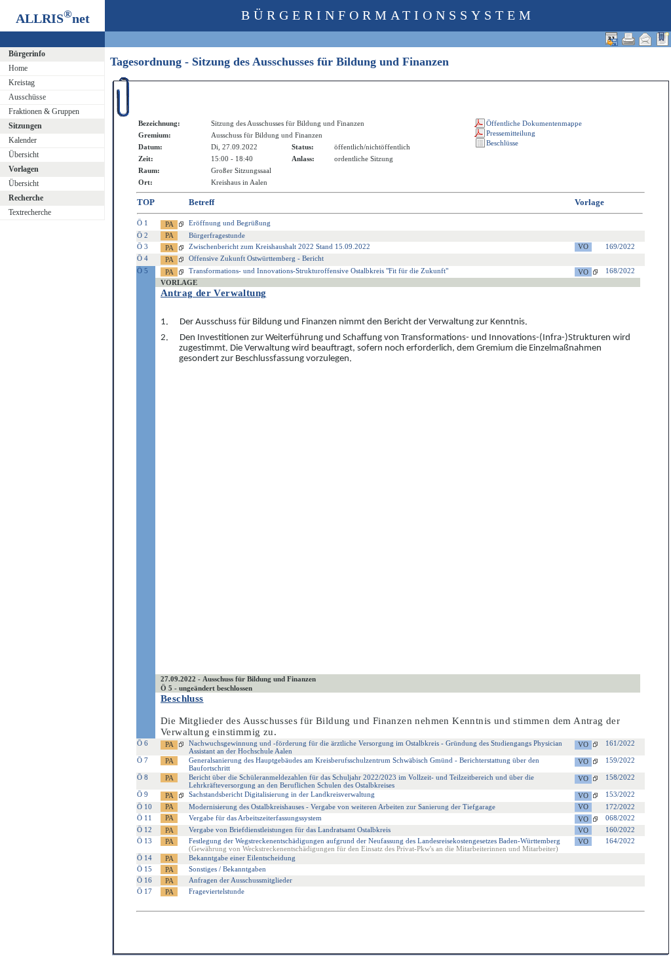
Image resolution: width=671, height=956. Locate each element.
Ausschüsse (27, 97)
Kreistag (22, 82)
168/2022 (620, 271)
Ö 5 (142, 271)
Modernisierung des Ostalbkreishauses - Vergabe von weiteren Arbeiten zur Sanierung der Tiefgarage (342, 807)
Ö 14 (144, 858)
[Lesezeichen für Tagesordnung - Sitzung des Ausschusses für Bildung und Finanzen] (662, 39)
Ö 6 (142, 743)
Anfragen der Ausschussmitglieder (240, 880)
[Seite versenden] (645, 39)
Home (18, 68)
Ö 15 (144, 869)
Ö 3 (142, 246)
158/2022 (620, 777)
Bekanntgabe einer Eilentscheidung (242, 858)
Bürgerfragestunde (217, 235)
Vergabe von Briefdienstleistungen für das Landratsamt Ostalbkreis (290, 829)
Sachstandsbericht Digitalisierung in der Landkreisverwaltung (282, 794)
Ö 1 (142, 223)
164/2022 (620, 841)
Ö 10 (144, 807)
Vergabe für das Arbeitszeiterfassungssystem (255, 818)
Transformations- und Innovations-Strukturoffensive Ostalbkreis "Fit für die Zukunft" (318, 271)
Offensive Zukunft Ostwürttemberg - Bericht (256, 258)
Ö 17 (144, 891)
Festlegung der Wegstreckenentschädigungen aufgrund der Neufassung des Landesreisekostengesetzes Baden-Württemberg (374, 844)
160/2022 (620, 829)
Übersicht (24, 154)
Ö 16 (144, 880)
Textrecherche (30, 212)
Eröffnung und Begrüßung (230, 223)
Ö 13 (144, 841)
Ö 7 (142, 760)
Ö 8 (142, 777)
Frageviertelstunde (216, 891)
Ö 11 (144, 818)
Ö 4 (142, 258)
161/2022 (620, 743)
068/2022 (620, 818)
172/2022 (620, 807)
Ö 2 (142, 235)
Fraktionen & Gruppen (44, 111)
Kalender (23, 140)
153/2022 (620, 794)
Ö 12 (144, 829)
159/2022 (620, 760)
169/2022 (620, 246)
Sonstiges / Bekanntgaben (227, 869)
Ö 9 (142, 794)
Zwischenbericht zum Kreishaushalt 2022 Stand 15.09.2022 (279, 246)
